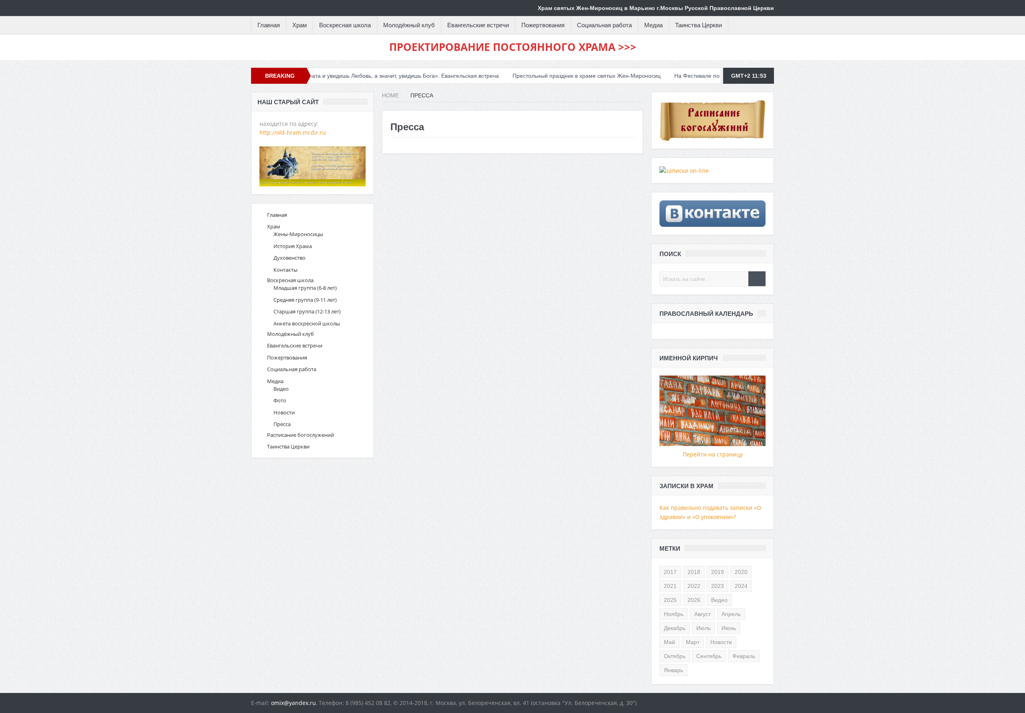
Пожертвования (543, 25)
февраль (743, 656)
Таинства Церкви (698, 25)
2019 (717, 572)
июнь (729, 628)
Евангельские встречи (478, 25)
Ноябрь (673, 614)
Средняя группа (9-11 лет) (305, 299)
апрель (731, 614)
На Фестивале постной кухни (684, 76)
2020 (741, 572)
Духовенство (289, 257)
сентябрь (709, 656)
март (692, 642)
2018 (693, 572)
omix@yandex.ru (293, 703)
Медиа (653, 25)
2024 (741, 586)
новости (721, 642)
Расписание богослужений (300, 434)
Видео (281, 388)
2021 (670, 586)
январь (673, 670)
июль (703, 628)
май (669, 642)
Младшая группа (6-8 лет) (305, 287)
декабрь (674, 628)
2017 (670, 572)
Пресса (282, 424)
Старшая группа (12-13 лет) (307, 311)
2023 (717, 586)
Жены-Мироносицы (298, 234)
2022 (693, 586)
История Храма (292, 246)
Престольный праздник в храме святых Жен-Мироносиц (558, 76)
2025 (670, 600)
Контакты (285, 269)
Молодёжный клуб (409, 25)
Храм (299, 25)
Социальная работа (604, 25)
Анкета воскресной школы (306, 323)
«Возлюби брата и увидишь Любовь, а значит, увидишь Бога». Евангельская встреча (359, 76)
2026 (693, 600)
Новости (284, 412)
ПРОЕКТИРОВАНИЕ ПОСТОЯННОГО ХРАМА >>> (512, 47)
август (702, 614)
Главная (268, 25)
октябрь (674, 656)
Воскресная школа (345, 25)
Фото (279, 400)
